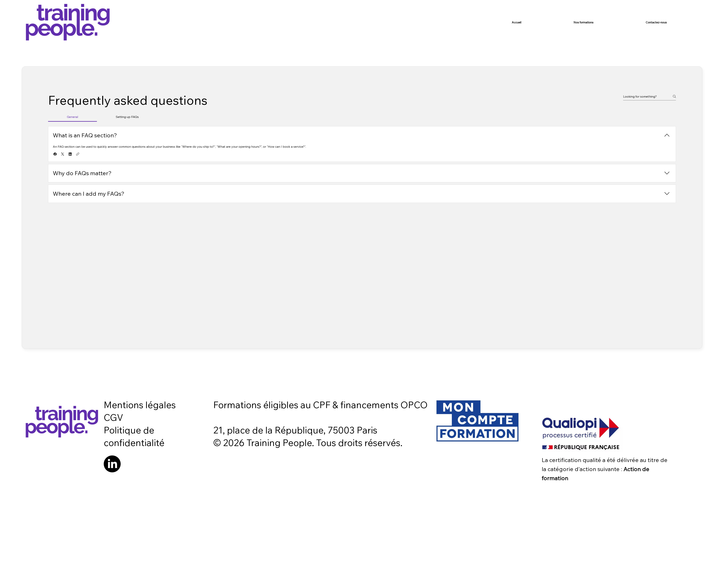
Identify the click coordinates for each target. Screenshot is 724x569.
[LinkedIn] (112, 463)
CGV (113, 417)
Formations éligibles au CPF (272, 404)
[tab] (72, 117)
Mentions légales (140, 404)
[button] (55, 154)
